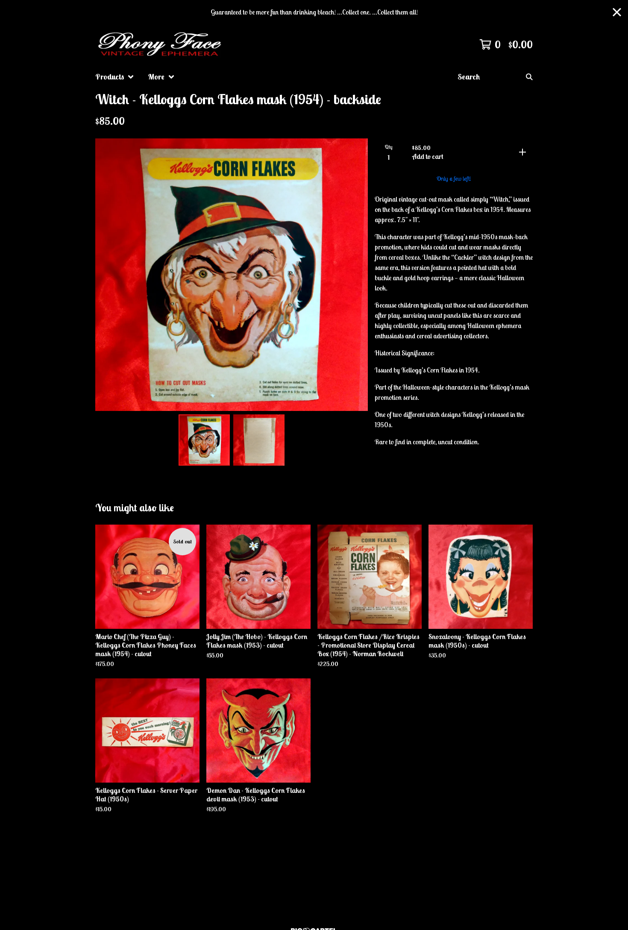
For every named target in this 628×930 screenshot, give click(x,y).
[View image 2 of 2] (259, 440)
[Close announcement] (617, 12)
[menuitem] (114, 77)
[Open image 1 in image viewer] (231, 274)
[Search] (529, 77)
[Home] (161, 44)
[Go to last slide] (107, 274)
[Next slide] (356, 274)
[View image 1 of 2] (204, 440)
